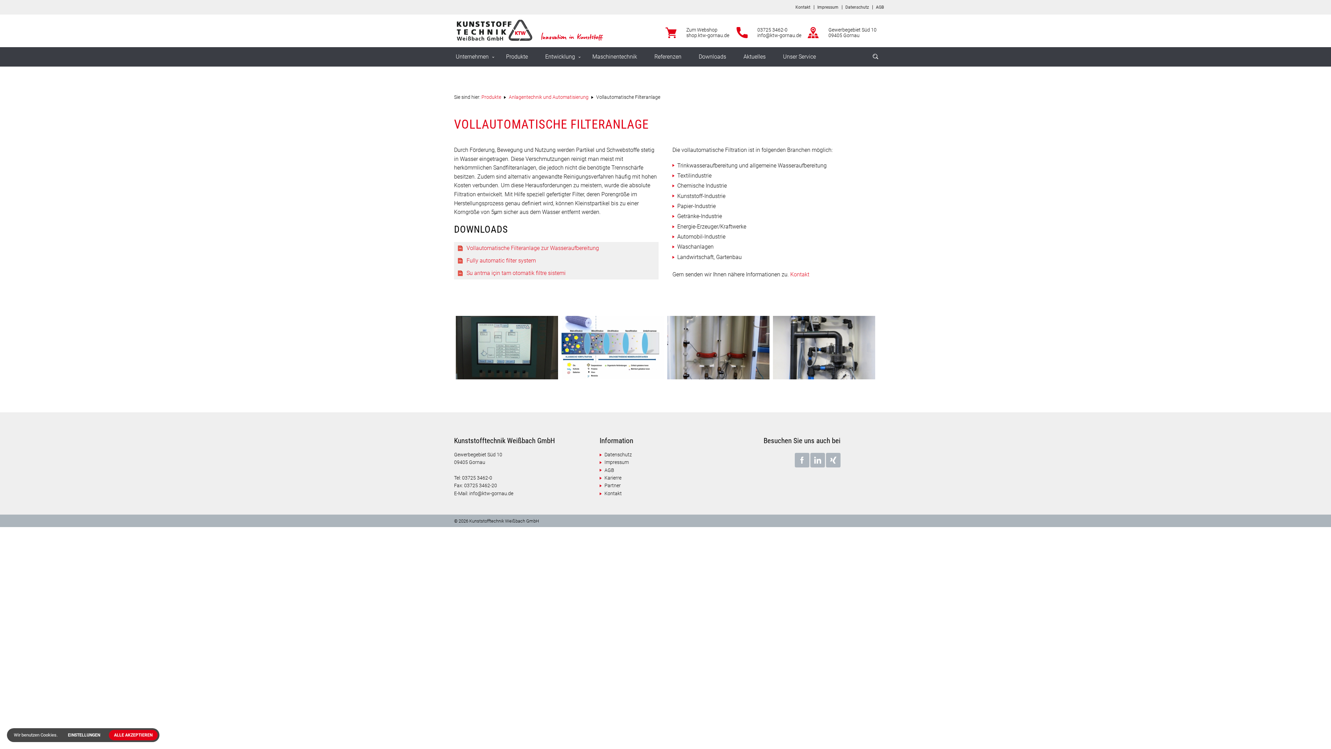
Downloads (712, 56)
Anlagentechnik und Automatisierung (549, 97)
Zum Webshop (701, 30)
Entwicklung (560, 56)
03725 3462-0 (772, 30)
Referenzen (667, 56)
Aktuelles (754, 56)
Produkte (517, 56)
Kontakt (802, 7)
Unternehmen (472, 56)
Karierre (612, 478)
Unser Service (799, 56)
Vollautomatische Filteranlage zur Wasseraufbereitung (533, 248)
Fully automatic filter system (501, 260)
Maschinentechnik (614, 56)
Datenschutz (857, 7)
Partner (612, 485)
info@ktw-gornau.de (779, 35)
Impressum (827, 7)
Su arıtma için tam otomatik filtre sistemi (516, 273)
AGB (880, 7)
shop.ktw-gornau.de (707, 35)
